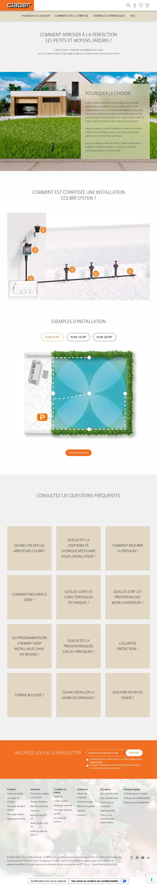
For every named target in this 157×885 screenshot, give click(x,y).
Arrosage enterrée (63, 805)
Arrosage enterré (15, 814)
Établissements (107, 810)
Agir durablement (109, 798)
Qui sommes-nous (109, 793)
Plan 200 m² (104, 337)
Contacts (81, 815)
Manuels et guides (86, 806)
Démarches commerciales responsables (107, 819)
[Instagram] (131, 857)
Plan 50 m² (52, 337)
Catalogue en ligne (16, 818)
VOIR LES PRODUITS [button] (78, 453)
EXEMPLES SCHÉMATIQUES (109, 15)
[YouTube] (142, 857)
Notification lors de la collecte (48, 881)
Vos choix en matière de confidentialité (94, 881)
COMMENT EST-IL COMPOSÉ (71, 15)
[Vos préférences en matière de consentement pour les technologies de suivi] (152, 880)
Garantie (81, 810)
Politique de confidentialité (137, 798)
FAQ (132, 15)
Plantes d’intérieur (39, 801)
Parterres (35, 810)
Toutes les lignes (15, 793)
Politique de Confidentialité (137, 802)
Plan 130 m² (78, 337)
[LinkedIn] (148, 857)
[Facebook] (137, 857)
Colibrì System (61, 801)
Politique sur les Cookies (136, 793)
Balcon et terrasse (39, 806)
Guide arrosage (84, 801)
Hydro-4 (58, 796)
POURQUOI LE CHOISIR (36, 15)
